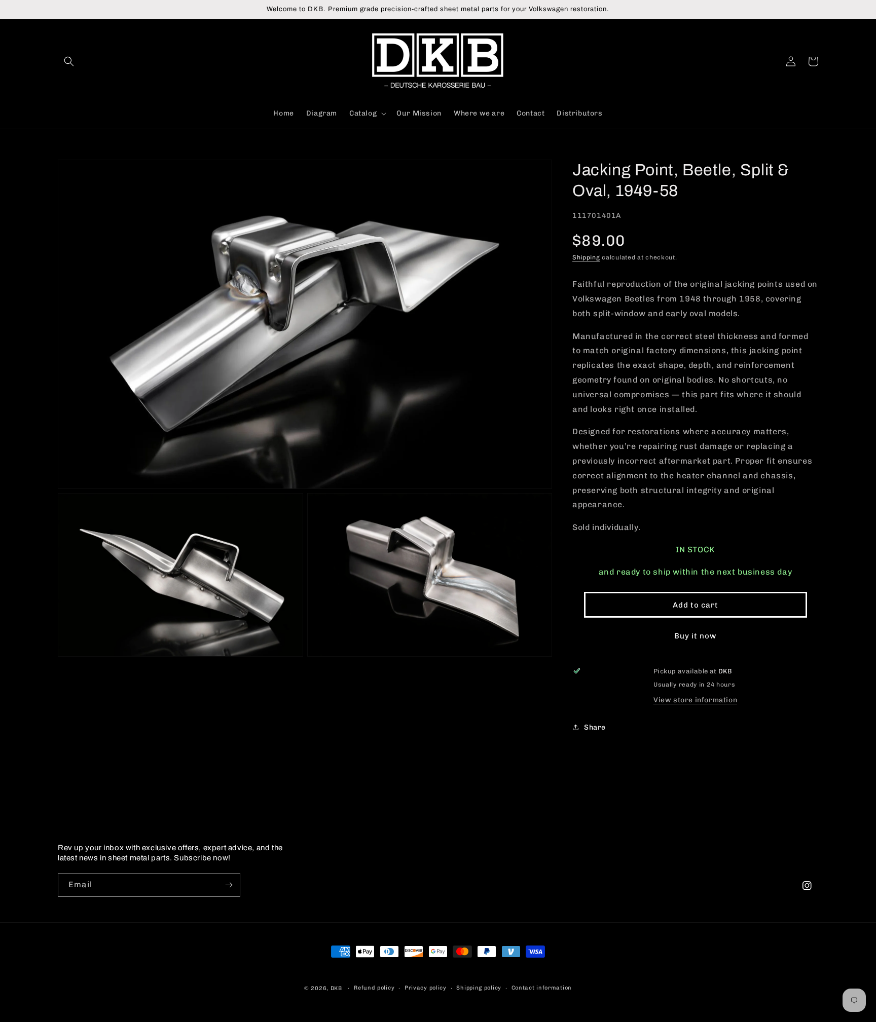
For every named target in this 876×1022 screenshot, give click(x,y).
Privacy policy (426, 988)
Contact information (542, 988)
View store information (695, 700)
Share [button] (595, 727)
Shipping (586, 257)
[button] (69, 61)
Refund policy (374, 988)
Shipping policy (478, 988)
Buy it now (695, 635)
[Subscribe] (228, 885)
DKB (336, 988)
